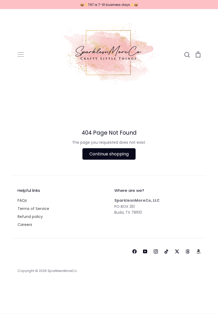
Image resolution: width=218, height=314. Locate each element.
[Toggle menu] (21, 54)
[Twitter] (177, 251)
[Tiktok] (166, 251)
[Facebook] (134, 251)
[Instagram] (155, 251)
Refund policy (30, 216)
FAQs (22, 200)
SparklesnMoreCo (62, 270)
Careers (25, 224)
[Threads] (187, 251)
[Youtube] (145, 251)
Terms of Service (33, 208)
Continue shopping (109, 154)
